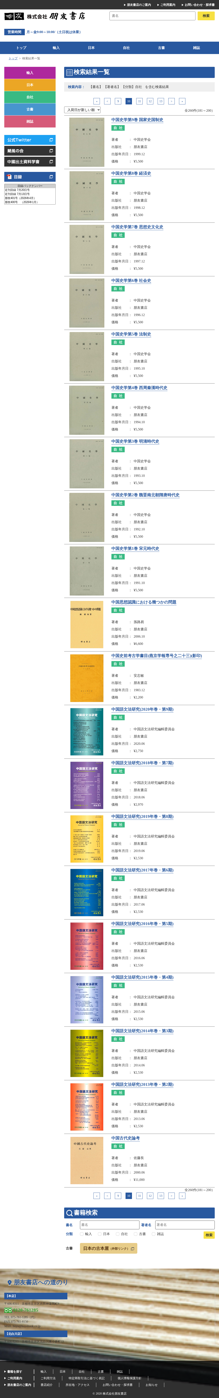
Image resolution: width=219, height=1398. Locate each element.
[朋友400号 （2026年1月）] (29, 202)
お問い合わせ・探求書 (200, 4)
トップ (21, 48)
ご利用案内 (167, 4)
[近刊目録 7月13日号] (29, 194)
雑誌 (196, 48)
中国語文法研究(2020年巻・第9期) (142, 709)
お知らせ (152, 1384)
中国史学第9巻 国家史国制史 (137, 120)
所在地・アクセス (78, 1384)
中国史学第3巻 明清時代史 (135, 441)
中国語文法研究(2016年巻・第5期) (142, 924)
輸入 (56, 48)
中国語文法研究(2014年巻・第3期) (142, 1031)
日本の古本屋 (106, 1248)
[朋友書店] (45, 15)
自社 (126, 48)
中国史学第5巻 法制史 (131, 334)
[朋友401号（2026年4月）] (29, 198)
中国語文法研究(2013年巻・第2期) (142, 1084)
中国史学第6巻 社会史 (131, 280)
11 (139, 101)
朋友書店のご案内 (139, 4)
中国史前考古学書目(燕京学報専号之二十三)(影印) (156, 656)
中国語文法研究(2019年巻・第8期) (142, 816)
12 (150, 101)
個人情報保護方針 (130, 1378)
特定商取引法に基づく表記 (87, 1378)
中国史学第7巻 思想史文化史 (137, 227)
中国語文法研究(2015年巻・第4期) (142, 977)
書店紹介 (47, 1384)
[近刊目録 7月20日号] (29, 190)
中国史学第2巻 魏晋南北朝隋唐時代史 (145, 495)
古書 (161, 48)
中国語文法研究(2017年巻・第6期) (142, 870)
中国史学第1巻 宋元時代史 (135, 548)
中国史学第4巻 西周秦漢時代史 (139, 388)
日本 (91, 48)
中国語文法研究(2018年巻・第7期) (142, 763)
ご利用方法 (48, 1378)
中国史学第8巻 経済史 (131, 173)
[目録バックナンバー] (29, 186)
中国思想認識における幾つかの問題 (143, 602)
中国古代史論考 (125, 1138)
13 (160, 101)
